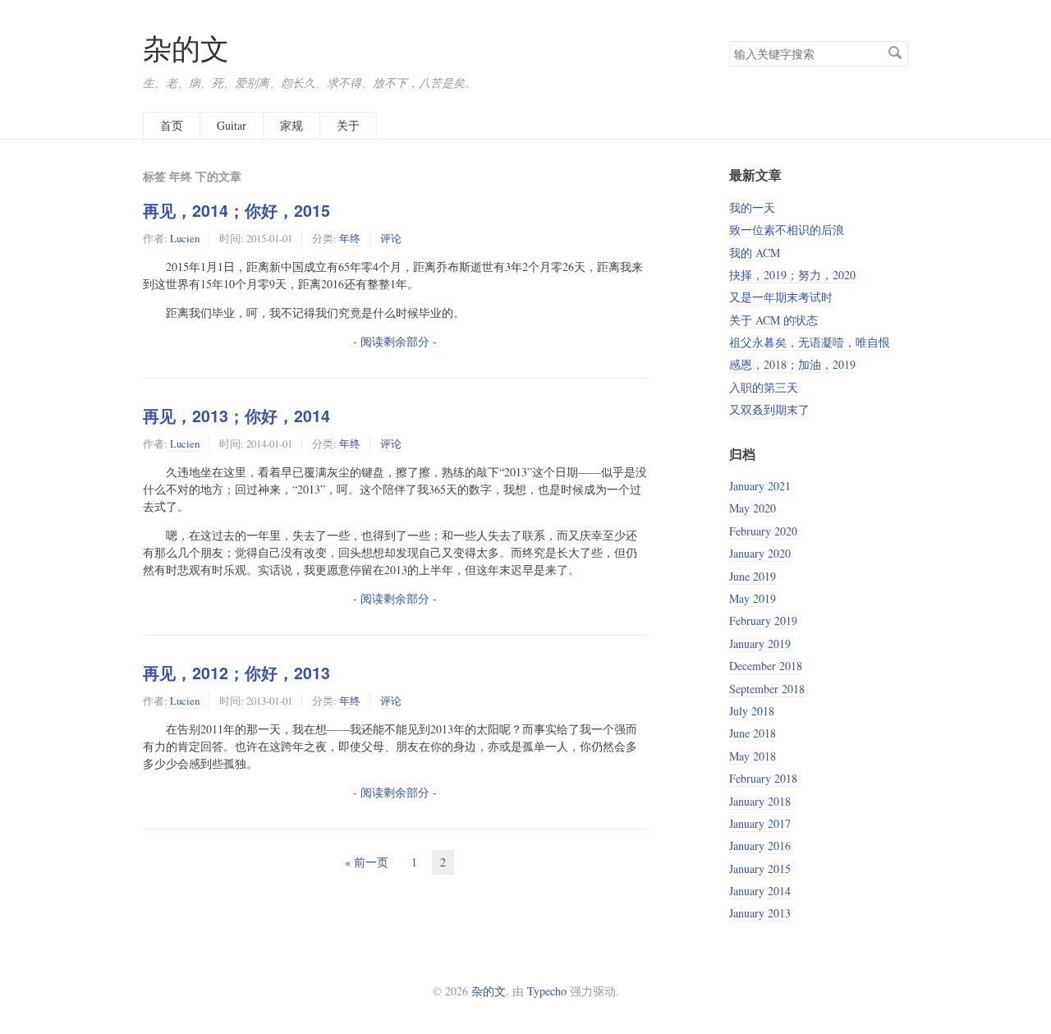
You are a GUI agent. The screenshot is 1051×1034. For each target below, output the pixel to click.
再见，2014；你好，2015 (236, 210)
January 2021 (760, 486)
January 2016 (760, 845)
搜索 (895, 52)
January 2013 (760, 913)
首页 (171, 125)
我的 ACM (754, 252)
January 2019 (760, 643)
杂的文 (186, 48)
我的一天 (752, 207)
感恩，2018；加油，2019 (792, 364)
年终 (349, 238)
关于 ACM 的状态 (773, 320)
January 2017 (760, 823)
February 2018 (763, 778)
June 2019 (752, 576)
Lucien (185, 238)
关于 (348, 125)
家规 (291, 125)
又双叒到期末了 (769, 409)
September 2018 (767, 688)
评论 (391, 238)
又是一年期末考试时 (781, 297)
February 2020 (763, 531)
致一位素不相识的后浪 (786, 229)
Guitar (231, 125)
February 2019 (763, 620)
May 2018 (752, 756)
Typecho (547, 991)
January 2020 (760, 553)
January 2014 (760, 890)
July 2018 (751, 711)
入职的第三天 (763, 387)
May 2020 (752, 508)
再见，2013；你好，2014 (236, 415)
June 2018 (752, 733)
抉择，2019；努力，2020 (792, 275)
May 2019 (752, 598)
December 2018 (765, 665)
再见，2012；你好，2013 (236, 672)
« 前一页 (366, 862)
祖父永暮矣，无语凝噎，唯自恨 (809, 342)
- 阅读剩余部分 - (395, 341)
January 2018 (760, 801)
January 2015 (760, 868)
